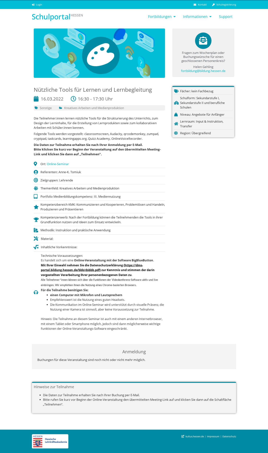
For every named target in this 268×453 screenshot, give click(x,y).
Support (225, 16)
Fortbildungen (160, 16)
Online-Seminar (58, 164)
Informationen (195, 16)
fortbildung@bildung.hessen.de (203, 71)
